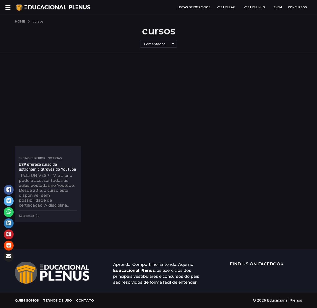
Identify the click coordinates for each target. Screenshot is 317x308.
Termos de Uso (57, 300)
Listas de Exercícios (194, 7)
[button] (8, 7)
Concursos (297, 7)
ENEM (278, 7)
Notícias (55, 158)
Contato (85, 300)
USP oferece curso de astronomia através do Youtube (47, 167)
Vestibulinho (254, 7)
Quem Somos (27, 300)
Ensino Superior (32, 158)
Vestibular (226, 7)
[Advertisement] (158, 99)
